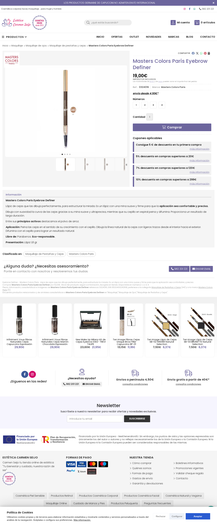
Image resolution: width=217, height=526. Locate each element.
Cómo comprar (141, 463)
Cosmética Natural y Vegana (184, 496)
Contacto (182, 478)
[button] (62, 154)
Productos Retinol (62, 496)
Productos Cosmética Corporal (98, 496)
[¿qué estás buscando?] (108, 22)
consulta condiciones (135, 384)
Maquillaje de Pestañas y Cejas (166, 287)
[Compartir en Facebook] (193, 53)
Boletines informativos (189, 463)
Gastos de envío (142, 478)
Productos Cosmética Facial (141, 496)
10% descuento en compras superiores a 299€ (166, 179)
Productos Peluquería (124, 503)
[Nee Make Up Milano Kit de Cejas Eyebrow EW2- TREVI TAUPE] (90, 320)
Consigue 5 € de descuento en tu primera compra (168, 145)
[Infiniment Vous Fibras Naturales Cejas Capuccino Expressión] (19, 320)
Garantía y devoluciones (147, 483)
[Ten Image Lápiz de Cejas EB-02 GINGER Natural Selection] (162, 320)
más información (199, 149)
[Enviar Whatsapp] (194, 8)
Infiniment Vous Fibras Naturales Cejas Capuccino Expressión (19, 342)
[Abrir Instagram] (185, 8)
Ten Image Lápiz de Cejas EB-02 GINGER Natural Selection (162, 342)
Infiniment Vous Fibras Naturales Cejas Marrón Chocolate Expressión (54, 342)
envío (152, 81)
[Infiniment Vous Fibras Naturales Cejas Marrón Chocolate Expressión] (55, 320)
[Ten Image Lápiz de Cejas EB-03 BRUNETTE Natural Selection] (197, 320)
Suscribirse (137, 418)
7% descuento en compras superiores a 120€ (165, 168)
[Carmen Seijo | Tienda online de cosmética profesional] (16, 22)
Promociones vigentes (189, 468)
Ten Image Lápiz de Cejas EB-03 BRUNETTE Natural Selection (197, 342)
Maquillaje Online (56, 503)
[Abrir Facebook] (189, 8)
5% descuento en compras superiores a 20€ (165, 156)
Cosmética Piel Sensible (30, 496)
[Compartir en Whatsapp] (201, 53)
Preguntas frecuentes (157, 503)
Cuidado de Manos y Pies (89, 503)
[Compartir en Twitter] (197, 53)
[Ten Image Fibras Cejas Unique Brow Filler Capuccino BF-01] (126, 320)
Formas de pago (142, 473)
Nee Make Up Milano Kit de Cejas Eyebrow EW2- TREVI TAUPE (91, 342)
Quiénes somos (141, 468)
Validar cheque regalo (190, 473)
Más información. (82, 520)
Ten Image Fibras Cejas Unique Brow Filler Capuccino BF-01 (126, 342)
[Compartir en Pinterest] (205, 53)
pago (160, 81)
